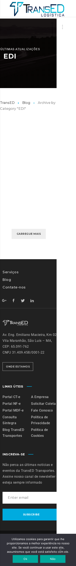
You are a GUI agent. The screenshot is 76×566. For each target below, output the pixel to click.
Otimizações (22, 139)
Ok (25, 559)
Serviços (11, 272)
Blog (26, 103)
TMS (28, 144)
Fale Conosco (42, 410)
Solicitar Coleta (43, 404)
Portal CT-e (11, 397)
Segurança (14, 144)
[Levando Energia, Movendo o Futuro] (36, 9)
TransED (7, 103)
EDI (7, 139)
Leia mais (17, 203)
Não (53, 559)
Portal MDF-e (13, 410)
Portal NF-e (12, 404)
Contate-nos (14, 287)
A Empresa (40, 397)
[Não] (60, 550)
